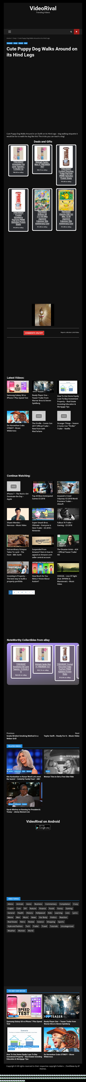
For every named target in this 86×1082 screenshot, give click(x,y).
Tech (28, 926)
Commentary (50, 904)
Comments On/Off (34, 333)
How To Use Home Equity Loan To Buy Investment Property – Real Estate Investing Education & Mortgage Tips (68, 401)
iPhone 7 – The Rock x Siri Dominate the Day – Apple (17, 496)
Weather (11, 930)
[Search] (71, 32)
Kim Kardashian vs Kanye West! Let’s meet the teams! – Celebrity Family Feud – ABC (24, 762)
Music (25, 917)
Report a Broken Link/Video (70, 332)
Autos (28, 904)
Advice (10, 904)
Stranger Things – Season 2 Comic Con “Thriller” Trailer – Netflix (68, 426)
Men (23, 771)
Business (38, 904)
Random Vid (76, 31)
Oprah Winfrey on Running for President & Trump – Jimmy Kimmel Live (24, 794)
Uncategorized (67, 926)
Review (31, 922)
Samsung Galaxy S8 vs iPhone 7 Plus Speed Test (24, 1006)
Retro (22, 922)
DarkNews (70, 1066)
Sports (61, 922)
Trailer (36, 926)
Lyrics (75, 913)
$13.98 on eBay (42, 227)
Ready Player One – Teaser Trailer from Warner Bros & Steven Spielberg (62, 1006)
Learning (58, 913)
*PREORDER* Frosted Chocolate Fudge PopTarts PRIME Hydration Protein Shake (66, 173)
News (33, 917)
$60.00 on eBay (18, 172)
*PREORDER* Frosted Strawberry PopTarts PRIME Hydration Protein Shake (18, 218)
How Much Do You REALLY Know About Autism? (40, 579)
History (30, 913)
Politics (24, 804)
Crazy (15, 43)
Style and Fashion (15, 926)
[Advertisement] (43, 20)
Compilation (65, 904)
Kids (26, 43)
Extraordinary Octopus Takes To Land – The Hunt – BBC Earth (17, 552)
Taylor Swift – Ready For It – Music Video (61, 734)
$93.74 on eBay (42, 170)
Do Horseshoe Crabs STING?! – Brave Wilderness (16, 428)
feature (33, 908)
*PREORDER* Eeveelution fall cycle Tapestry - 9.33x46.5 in (18, 165)
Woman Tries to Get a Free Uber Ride (62, 762)
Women (29, 771)
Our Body (43, 917)
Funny (21, 43)
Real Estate (12, 922)
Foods (51, 908)
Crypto (10, 908)
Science (40, 922)
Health (20, 913)
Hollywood (18, 771)
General (11, 913)
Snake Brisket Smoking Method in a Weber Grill (22, 736)
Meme (10, 917)
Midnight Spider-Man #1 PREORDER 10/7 (42, 164)
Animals (9, 43)
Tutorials (54, 926)
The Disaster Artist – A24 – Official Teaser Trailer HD (67, 552)
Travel (44, 926)
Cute (19, 908)
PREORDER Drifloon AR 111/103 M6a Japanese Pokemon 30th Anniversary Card (42, 218)
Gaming (69, 908)
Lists (67, 913)
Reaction (63, 917)
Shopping (51, 922)
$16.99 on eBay (66, 181)
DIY (25, 908)
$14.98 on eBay (66, 227)
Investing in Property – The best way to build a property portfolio (17, 579)
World (30, 930)
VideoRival (43, 8)
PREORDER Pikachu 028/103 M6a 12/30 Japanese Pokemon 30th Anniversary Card (66, 218)
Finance (42, 908)
